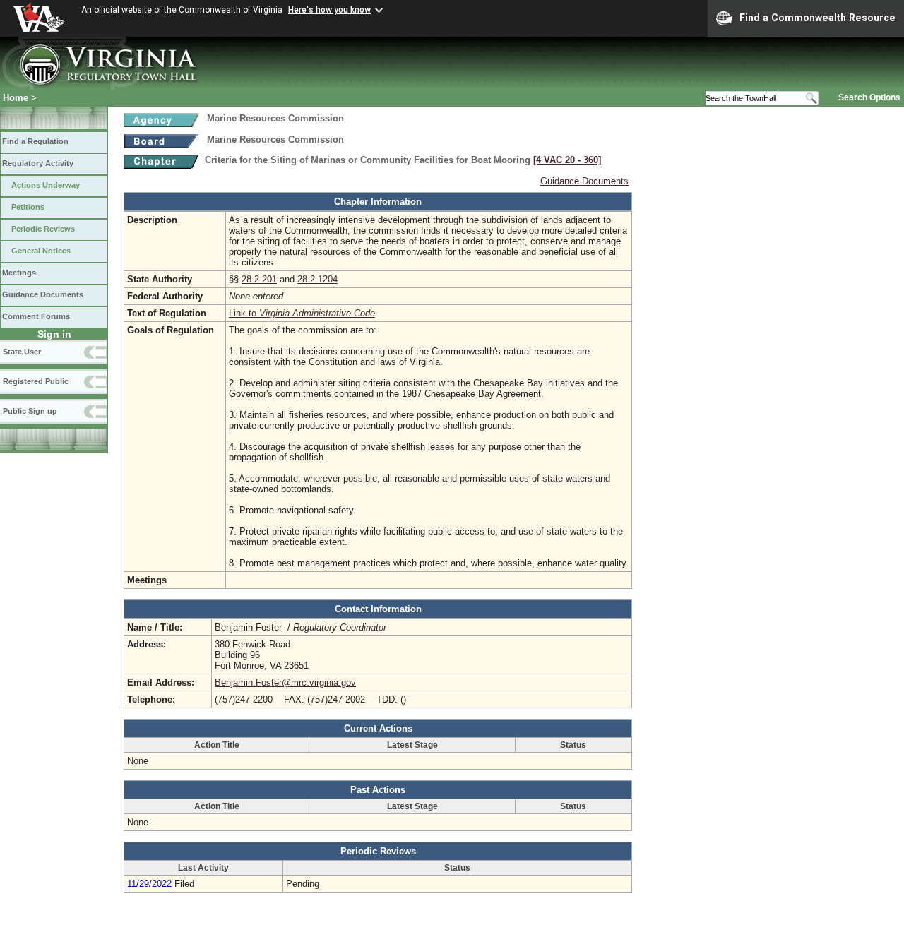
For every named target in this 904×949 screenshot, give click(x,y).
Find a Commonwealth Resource (817, 17)
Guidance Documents (42, 294)
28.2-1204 (317, 279)
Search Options (869, 97)
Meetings (19, 272)
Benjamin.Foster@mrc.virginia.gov (285, 682)
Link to (302, 313)
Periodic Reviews (43, 229)
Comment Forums (36, 316)
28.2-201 (259, 279)
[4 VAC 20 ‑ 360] (567, 160)
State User (22, 351)
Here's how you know (329, 10)
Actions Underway (45, 185)
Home (15, 97)
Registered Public (36, 381)
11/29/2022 (149, 883)
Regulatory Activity (37, 163)
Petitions (27, 207)
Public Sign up (30, 411)
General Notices (41, 250)
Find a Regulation (35, 141)
